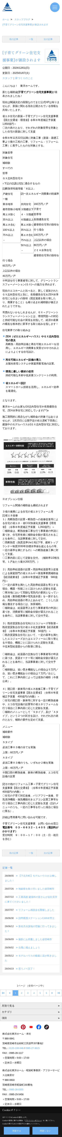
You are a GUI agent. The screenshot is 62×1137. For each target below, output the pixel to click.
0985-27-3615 (32, 1048)
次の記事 (48, 39)
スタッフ (7, 78)
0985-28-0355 (16, 1089)
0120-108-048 (16, 1048)
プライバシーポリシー (33, 1120)
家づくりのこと (24, 78)
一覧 (31, 39)
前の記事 (13, 39)
